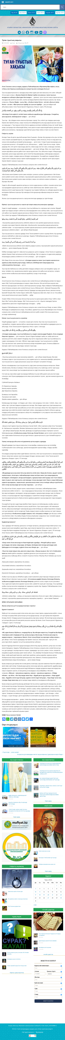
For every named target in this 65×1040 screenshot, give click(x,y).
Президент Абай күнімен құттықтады (48, 857)
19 (44, 895)
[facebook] (27, 34)
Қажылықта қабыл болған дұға (15, 891)
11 (39, 892)
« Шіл (35, 905)
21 (52, 895)
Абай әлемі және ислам (44, 851)
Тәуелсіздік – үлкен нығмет (11, 752)
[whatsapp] (23, 34)
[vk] (40, 34)
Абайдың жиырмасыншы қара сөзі (47, 864)
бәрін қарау (16, 817)
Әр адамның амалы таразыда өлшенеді (18, 899)
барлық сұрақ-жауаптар (17, 972)
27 (48, 898)
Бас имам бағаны (48, 760)
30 (61, 898)
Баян (13, 43)
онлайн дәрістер (48, 954)
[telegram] (19, 34)
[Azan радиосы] (45, 34)
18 (39, 895)
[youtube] (36, 34)
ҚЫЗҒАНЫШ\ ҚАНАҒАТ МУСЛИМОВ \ (48, 940)
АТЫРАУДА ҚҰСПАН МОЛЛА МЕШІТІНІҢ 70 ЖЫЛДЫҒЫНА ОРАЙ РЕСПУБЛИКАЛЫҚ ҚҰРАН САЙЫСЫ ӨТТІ (51, 772)
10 (35, 892)
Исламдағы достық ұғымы (45, 947)
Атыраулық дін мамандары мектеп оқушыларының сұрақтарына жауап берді (39, 754)
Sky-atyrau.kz (39, 1032)
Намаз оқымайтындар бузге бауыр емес (17, 965)
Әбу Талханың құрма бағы (14, 906)
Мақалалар (21, 43)
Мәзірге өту (9, 2)
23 (61, 895)
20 (48, 895)
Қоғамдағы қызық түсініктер (13, 959)
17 (35, 895)
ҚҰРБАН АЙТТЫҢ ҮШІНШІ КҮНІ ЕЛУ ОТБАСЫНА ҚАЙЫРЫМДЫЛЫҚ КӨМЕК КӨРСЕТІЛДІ (49, 795)
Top (60, 1036)
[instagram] (32, 34)
